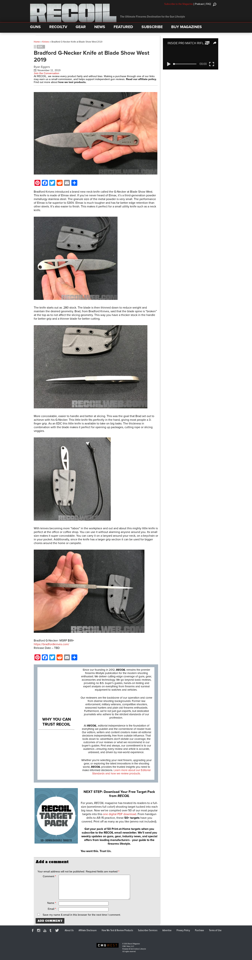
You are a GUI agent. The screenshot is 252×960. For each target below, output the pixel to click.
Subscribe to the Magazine (178, 4)
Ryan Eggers (42, 67)
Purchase (199, 930)
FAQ (208, 4)
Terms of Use (215, 930)
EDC (40, 46)
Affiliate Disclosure (88, 930)
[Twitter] (57, 931)
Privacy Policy (183, 930)
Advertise (167, 930)
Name (51, 902)
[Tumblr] (51, 931)
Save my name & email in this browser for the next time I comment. (82, 914)
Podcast (199, 4)
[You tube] (45, 931)
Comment (49, 876)
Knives (45, 41)
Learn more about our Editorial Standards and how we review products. (121, 771)
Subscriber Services (147, 930)
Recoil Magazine (134, 944)
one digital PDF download (119, 814)
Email (52, 908)
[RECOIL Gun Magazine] (73, 21)
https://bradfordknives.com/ (51, 644)
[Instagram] (39, 931)
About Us (69, 930)
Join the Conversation (46, 73)
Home (37, 41)
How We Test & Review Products (117, 930)
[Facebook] (33, 931)
